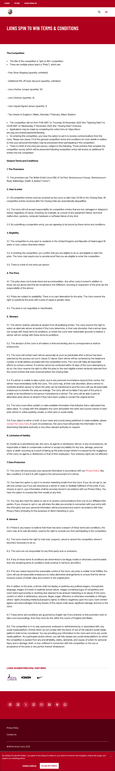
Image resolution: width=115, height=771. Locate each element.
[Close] (111, 756)
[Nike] (40, 677)
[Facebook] (18, 704)
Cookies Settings (29, 766)
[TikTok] (33, 704)
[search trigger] (99, 12)
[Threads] (57, 704)
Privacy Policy (92, 470)
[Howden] (26, 677)
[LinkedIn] (49, 704)
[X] (25, 704)
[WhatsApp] (65, 704)
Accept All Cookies (49, 766)
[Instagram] (10, 704)
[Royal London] (12, 677)
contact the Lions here (18, 423)
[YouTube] (41, 704)
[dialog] (57, 761)
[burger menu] (106, 12)
